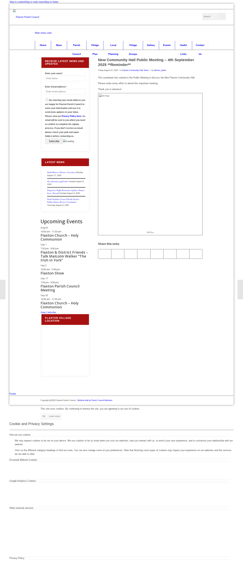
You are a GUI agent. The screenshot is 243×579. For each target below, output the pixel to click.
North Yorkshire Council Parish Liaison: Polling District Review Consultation (63, 201)
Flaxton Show (52, 273)
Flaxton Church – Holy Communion (60, 237)
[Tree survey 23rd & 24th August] (3, 289)
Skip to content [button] (17, 2)
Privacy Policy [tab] (16, 558)
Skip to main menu (34, 2)
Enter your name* (54, 73)
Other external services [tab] (21, 508)
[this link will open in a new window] (104, 253)
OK (43, 416)
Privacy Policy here (71, 116)
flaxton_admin (160, 70)
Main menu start (43, 33)
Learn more (54, 416)
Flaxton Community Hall (132, 70)
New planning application (57, 181)
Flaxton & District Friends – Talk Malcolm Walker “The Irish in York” (64, 256)
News (146, 70)
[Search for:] (214, 16)
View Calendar (48, 312)
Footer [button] (12, 393)
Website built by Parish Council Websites (94, 400)
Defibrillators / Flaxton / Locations (61, 172)
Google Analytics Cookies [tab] (22, 481)
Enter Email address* (56, 87)
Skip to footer (51, 2)
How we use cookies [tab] (20, 434)
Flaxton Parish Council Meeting (60, 288)
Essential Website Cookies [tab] (23, 460)
